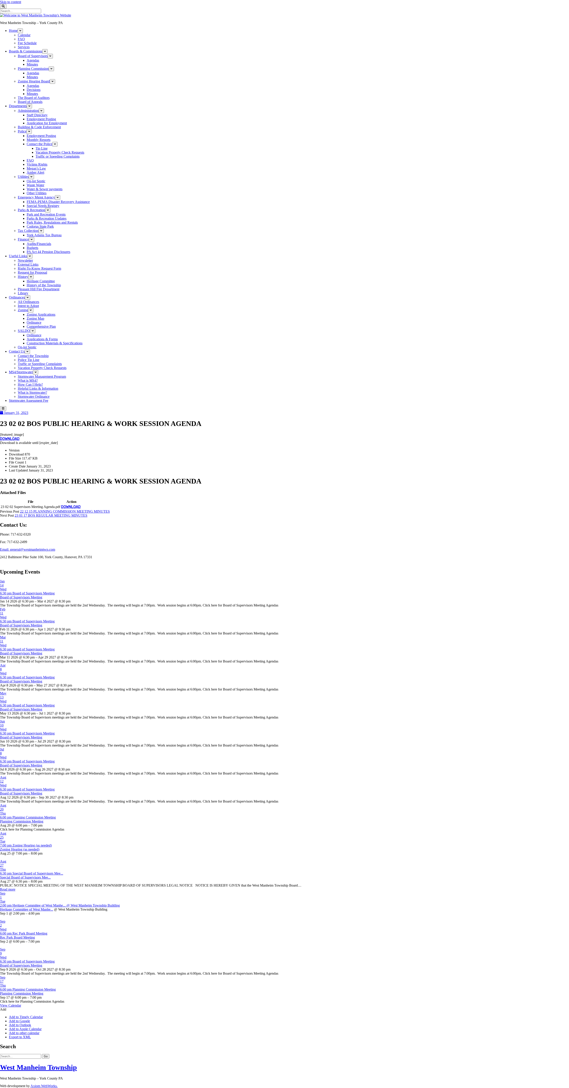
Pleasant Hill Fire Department (38, 289)
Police (22, 131)
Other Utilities (36, 193)
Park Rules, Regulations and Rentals (52, 222)
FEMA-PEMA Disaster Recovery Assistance (58, 202)
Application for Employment (47, 123)
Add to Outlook (20, 1025)
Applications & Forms (42, 339)
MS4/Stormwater (21, 372)
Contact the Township (33, 356)
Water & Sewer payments (44, 189)
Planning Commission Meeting (21, 821)
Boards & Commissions (25, 51)
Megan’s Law (36, 168)
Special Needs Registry (43, 206)
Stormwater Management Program (42, 376)
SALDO (24, 331)
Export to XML (20, 1037)
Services (24, 47)
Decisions (33, 90)
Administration (28, 110)
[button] (3, 1009)
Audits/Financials (39, 244)
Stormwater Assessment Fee (28, 400)
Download (10, 439)
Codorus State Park (40, 226)
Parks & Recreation (31, 210)
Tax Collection (28, 231)
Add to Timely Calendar (26, 1017)
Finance (23, 239)
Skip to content (10, 2)
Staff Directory (37, 115)
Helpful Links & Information (38, 388)
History (23, 277)
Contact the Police (39, 144)
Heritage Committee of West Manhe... (26, 909)
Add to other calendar (24, 1033)
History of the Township (44, 285)
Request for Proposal (32, 272)
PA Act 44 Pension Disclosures (48, 252)
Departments (18, 106)
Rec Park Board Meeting (17, 937)
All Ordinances (28, 302)
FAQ (21, 39)
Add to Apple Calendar (25, 1029)
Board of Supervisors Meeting (21, 597)
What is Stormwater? (32, 392)
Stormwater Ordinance (34, 396)
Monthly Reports (38, 140)
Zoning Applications (41, 314)
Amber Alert (35, 172)
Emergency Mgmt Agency (36, 197)
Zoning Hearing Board (34, 81)
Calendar (24, 35)
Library (23, 293)
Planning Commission (33, 68)
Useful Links (18, 256)
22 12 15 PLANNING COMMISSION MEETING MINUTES (65, 511)
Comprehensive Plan (41, 326)
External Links (28, 264)
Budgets (32, 248)
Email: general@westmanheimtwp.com (27, 549)
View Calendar (10, 1005)
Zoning (23, 310)
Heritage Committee (41, 281)
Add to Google (19, 1021)
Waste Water (35, 185)
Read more (7, 889)
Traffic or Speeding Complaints (58, 156)
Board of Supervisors (33, 56)
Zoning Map (35, 318)
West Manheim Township (38, 1067)
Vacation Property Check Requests (60, 152)
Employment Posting (41, 119)
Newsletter (25, 260)
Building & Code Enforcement (39, 127)
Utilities (23, 177)
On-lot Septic (36, 181)
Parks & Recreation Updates (46, 218)
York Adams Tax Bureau (44, 235)
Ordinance (34, 322)
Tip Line (42, 148)
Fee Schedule (27, 43)
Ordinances (17, 297)
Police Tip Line (28, 360)
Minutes (32, 64)
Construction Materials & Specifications (54, 343)
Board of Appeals (30, 102)
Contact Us (17, 351)
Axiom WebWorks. (44, 1086)
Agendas (33, 60)
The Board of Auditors (34, 98)
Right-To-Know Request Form (39, 268)
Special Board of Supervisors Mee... (25, 877)
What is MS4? (28, 380)
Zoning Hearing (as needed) (19, 849)
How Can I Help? (30, 384)
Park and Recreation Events (46, 214)
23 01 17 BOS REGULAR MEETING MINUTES (51, 515)
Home (13, 30)
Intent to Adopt (28, 306)
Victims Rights (37, 164)
